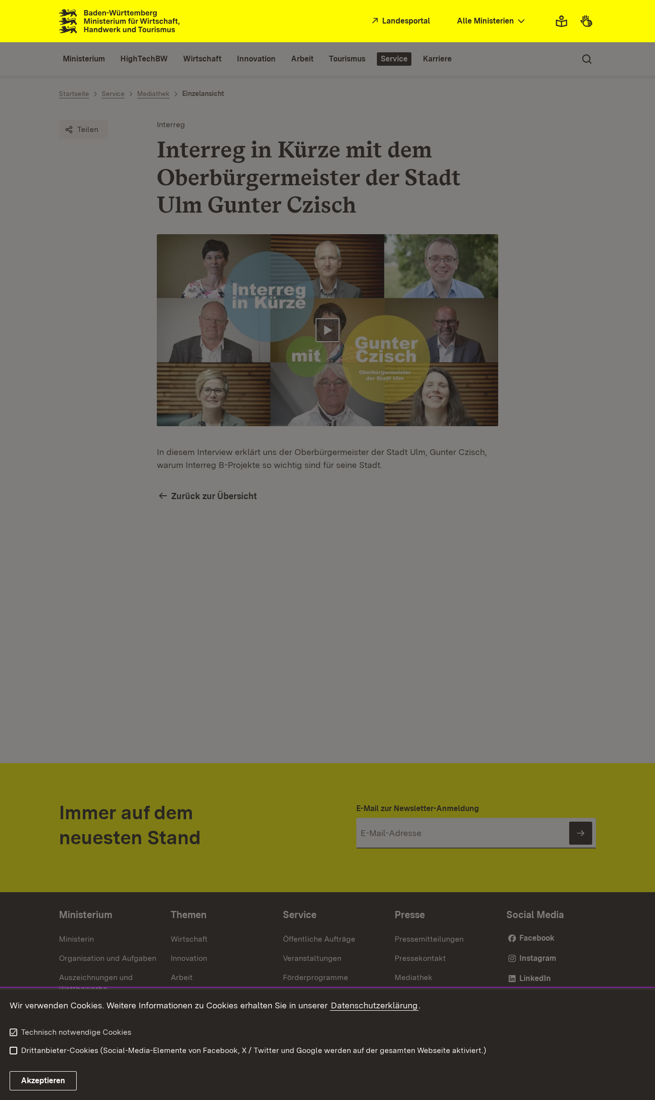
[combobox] (492, 21)
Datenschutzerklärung (374, 1005)
